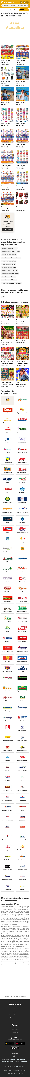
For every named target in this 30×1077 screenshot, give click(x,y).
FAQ (15, 1009)
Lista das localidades (14, 1015)
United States (23, 1061)
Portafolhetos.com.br (19, 1066)
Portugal (17, 1061)
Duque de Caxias (11, 283)
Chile (17, 1059)
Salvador (9, 254)
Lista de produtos (15, 1018)
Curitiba (9, 261)
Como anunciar (15, 1029)
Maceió (9, 277)
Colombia (22, 1059)
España (4, 1061)
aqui (25, 944)
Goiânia (9, 267)
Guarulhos (9, 270)
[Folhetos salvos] (21, 2)
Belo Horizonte (11, 258)
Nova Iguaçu (10, 273)
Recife (8, 264)
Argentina (12, 1059)
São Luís (9, 280)
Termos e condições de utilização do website (15, 1070)
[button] (24, 2)
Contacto (15, 1012)
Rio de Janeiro (11, 251)
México (8, 1061)
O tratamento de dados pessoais (15, 1073)
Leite (3, 297)
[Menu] (27, 2)
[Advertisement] (15, 31)
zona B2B (15, 1032)
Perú (12, 1061)
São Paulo (9, 248)
